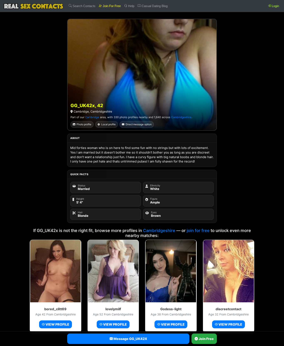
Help (130, 6)
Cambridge (92, 117)
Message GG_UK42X (130, 339)
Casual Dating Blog (154, 6)
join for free (198, 230)
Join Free (206, 339)
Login (275, 6)
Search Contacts (83, 6)
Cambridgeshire (181, 117)
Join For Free (111, 6)
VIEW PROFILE (57, 324)
